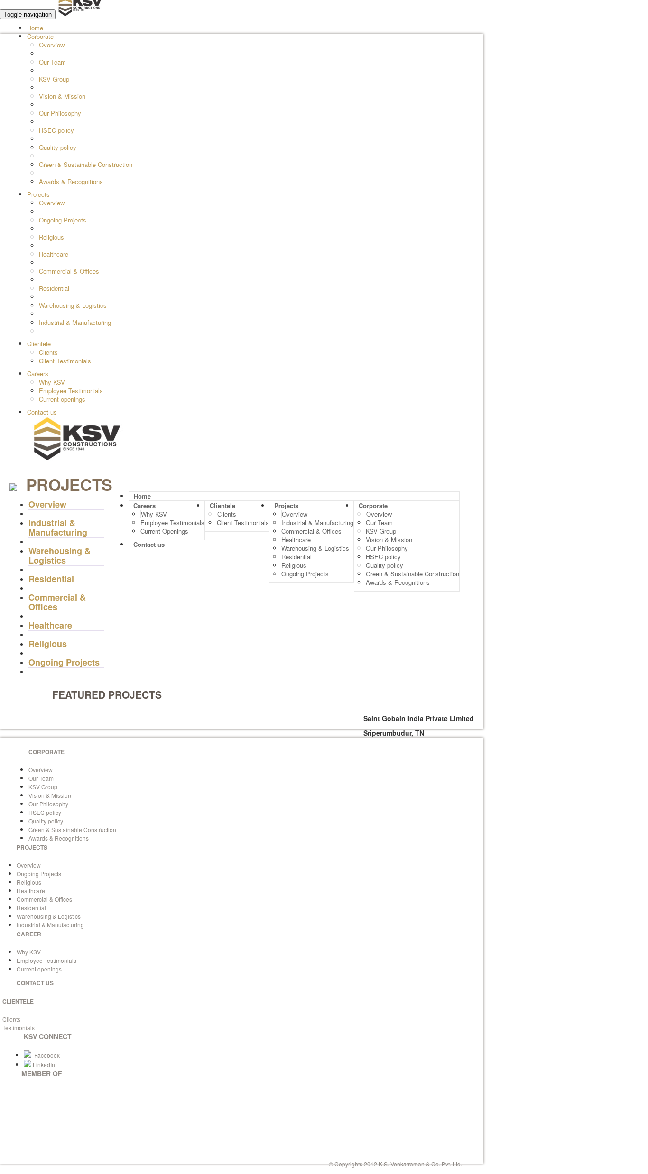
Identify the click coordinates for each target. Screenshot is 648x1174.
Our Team (52, 61)
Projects (38, 194)
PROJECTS (32, 847)
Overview (52, 44)
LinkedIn (43, 1065)
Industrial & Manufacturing (75, 322)
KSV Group (54, 78)
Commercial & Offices (69, 271)
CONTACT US (35, 983)
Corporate (40, 36)
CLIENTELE (18, 1001)
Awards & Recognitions (71, 181)
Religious (51, 236)
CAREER (29, 934)
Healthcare (53, 254)
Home (35, 27)
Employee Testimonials (71, 390)
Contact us (42, 411)
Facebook (45, 1055)
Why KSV (52, 382)
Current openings (62, 399)
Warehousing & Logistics (73, 305)
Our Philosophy (60, 113)
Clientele (39, 343)
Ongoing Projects (62, 219)
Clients (48, 352)
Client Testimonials (65, 360)
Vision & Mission (62, 96)
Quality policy (57, 147)
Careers (37, 373)
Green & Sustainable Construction (85, 164)
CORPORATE (46, 752)
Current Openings (164, 531)
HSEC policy (56, 130)
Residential (54, 288)
